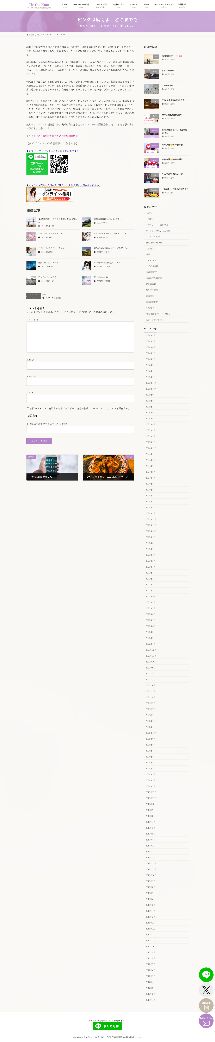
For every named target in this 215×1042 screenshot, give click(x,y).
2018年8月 (150, 886)
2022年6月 (151, 614)
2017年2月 (150, 993)
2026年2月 (151, 364)
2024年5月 (151, 489)
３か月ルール (168, 85)
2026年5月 (151, 353)
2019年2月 (150, 851)
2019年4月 (150, 839)
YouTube (152, 260)
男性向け (150, 307)
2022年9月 (151, 602)
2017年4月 (150, 981)
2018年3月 (150, 916)
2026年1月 (150, 370)
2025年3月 (151, 430)
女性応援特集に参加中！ (173, 114)
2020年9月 (151, 738)
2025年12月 (151, 376)
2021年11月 (151, 655)
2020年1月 (150, 786)
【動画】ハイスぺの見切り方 (175, 188)
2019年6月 (150, 827)
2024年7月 (151, 477)
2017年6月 (150, 970)
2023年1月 (150, 578)
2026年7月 (151, 341)
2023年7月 (151, 548)
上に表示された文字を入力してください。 (48, 424)
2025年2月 (151, 436)
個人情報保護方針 (154, 242)
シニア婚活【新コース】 (173, 174)
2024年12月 (151, 447)
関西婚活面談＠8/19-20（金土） (108, 218)
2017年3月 (150, 987)
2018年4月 (150, 910)
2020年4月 (151, 768)
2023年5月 (151, 560)
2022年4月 (151, 625)
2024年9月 (151, 465)
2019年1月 (150, 857)
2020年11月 (151, 726)
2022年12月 (151, 584)
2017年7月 (150, 964)
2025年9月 (151, 394)
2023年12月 (151, 519)
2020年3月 (151, 774)
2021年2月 (150, 708)
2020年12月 (151, 720)
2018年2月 (150, 922)
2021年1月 (150, 714)
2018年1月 (150, 928)
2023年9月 (151, 536)
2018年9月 (150, 881)
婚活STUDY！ (152, 272)
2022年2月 (151, 637)
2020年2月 (151, 780)
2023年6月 (151, 554)
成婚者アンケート (154, 301)
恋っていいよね (101, 277)
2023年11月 (151, 525)
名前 (30, 360)
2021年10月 (151, 661)
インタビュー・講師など (157, 224)
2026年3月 (151, 358)
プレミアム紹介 (153, 236)
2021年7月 (150, 679)
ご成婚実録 (153, 266)
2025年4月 (151, 424)
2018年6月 (150, 898)
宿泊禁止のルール (172, 55)
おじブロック (168, 70)
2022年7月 (151, 608)
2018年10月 (151, 875)
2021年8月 (150, 673)
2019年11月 (151, 797)
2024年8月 (151, 471)
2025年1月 (150, 442)
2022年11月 (151, 590)
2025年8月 (151, 400)
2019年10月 (151, 803)
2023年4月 (151, 566)
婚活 (44, 294)
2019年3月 (150, 845)
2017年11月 (151, 940)
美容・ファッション (155, 319)
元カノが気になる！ (47, 277)
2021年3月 (150, 703)
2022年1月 (150, 643)
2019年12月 (151, 792)
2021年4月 (150, 697)
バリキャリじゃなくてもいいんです (110, 233)
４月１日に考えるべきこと (50, 233)
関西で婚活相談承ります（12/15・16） (112, 248)
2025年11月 (151, 382)
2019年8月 (150, 815)
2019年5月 (150, 833)
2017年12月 (151, 934)
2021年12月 (151, 649)
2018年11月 (151, 869)
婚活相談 (57, 297)
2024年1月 (150, 513)
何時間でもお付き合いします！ (108, 262)
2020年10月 (151, 732)
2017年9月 (150, 952)
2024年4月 (151, 495)
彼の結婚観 (151, 283)
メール (31, 376)
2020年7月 (151, 750)
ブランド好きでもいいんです (51, 248)
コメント (32, 319)
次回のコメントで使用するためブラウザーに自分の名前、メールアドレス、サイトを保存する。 (80, 408)
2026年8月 (151, 335)
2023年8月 (151, 542)
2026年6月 (151, 347)
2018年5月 (150, 904)
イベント (150, 218)
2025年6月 (151, 412)
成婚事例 (150, 295)
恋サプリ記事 (152, 289)
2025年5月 (151, 418)
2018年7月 (150, 892)
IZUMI (48, 297)
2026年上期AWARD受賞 (173, 100)
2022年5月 (151, 620)
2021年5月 (150, 691)
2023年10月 (151, 531)
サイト (29, 392)
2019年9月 (150, 809)
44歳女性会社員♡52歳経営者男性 (174, 131)
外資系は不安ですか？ (48, 262)
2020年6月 (151, 756)
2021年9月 (150, 667)
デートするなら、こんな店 (158, 230)
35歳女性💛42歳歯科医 (172, 144)
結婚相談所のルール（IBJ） (158, 313)
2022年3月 (151, 631)
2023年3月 (151, 572)
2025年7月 (151, 406)
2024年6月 (151, 483)
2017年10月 (151, 946)
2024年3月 (151, 501)
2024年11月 (151, 453)
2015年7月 (150, 999)
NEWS (149, 212)
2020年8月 (151, 744)
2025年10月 (151, 388)
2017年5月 (150, 975)
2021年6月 (150, 685)
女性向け (150, 248)
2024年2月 (151, 507)
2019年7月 (150, 821)
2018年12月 (151, 863)
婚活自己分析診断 (154, 278)
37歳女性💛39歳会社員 (172, 159)
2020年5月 (151, 762)
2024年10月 (151, 459)
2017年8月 (150, 958)
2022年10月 (151, 596)
